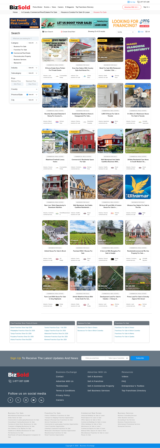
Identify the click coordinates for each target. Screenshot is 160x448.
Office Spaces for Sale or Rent (91, 420)
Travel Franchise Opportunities (54, 426)
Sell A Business (95, 376)
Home (15, 12)
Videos (125, 376)
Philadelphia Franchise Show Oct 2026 (22, 330)
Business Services (20, 59)
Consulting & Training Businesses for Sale (21, 422)
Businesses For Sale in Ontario (87, 327)
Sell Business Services (99, 391)
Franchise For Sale (20, 50)
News (54, 7)
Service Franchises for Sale (53, 422)
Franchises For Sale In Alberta (124, 333)
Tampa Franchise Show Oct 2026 (20, 333)
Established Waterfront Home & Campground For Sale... (82, 115)
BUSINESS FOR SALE (83, 65)
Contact (60, 376)
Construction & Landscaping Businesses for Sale (23, 420)
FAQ (124, 381)
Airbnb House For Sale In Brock (55, 251)
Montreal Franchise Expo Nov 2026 (55, 339)
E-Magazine (69, 7)
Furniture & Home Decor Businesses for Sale (22, 424)
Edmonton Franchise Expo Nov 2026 (56, 336)
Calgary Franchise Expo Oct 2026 (55, 330)
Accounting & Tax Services (126, 420)
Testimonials (62, 386)
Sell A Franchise (95, 381)
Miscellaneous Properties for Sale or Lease (95, 432)
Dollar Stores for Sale (15, 417)
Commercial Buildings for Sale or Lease (93, 422)
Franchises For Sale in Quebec (124, 336)
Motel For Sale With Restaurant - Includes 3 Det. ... (110, 69)
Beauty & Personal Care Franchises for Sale (59, 420)
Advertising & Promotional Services (129, 424)
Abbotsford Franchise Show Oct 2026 (56, 333)
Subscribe (140, 358)
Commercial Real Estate (22, 53)
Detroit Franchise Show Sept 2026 (21, 327)
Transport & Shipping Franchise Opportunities (59, 417)
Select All (31, 43)
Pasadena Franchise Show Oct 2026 (22, 336)
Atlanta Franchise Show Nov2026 (20, 339)
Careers (61, 7)
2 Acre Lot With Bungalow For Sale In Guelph (110, 252)
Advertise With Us (64, 381)
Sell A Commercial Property (101, 386)
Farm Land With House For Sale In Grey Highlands (55, 298)
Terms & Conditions (65, 391)
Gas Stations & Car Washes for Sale (19, 428)
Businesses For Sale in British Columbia (90, 330)
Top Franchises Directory (84, 7)
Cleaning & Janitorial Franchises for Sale (58, 428)
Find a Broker (37, 7)
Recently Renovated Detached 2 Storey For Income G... (55, 115)
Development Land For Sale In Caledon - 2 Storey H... (110, 298)
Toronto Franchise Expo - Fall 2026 (55, 327)
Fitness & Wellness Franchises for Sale (57, 415)
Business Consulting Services (127, 415)
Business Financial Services (127, 422)
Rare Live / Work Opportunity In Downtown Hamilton (55, 206)
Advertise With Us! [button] (130, 7)
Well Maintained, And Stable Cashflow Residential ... (82, 206)
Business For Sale (20, 46)
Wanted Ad (17, 63)
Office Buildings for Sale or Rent (91, 424)
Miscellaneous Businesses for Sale (19, 415)
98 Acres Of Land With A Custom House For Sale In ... (110, 206)
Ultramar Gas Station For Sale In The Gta (138, 206)
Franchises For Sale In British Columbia (127, 330)
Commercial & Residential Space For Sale (83, 161)
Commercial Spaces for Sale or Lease (93, 428)
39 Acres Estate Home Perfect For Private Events (55, 69)
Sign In (146, 7)
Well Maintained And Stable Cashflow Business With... (110, 161)
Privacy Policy (63, 395)
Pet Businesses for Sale (15, 432)
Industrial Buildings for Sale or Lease (93, 415)
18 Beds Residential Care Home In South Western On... (138, 161)
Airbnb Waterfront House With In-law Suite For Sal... (83, 298)
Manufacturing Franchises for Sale (56, 432)
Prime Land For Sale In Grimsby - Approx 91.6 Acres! (138, 298)
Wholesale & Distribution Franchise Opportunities (60, 430)
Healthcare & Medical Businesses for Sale (21, 430)
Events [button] (47, 7)
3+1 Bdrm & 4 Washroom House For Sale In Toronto (138, 115)
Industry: (47, 75)
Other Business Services (126, 417)
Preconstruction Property (22, 56)
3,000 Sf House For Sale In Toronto (110, 115)
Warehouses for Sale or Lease (90, 426)
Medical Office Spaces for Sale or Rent (93, 430)
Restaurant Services (124, 426)
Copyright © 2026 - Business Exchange (80, 446)
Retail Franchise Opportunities (54, 435)
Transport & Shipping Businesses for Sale (21, 426)
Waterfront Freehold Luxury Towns (55, 161)
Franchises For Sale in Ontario (124, 327)
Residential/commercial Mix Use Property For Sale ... (138, 252)
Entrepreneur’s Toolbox (133, 386)
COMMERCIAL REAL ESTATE (55, 65)
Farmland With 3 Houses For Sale (82, 252)
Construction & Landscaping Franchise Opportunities (61, 424)
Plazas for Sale (86, 435)
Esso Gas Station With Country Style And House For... (82, 69)
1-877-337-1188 (20, 381)
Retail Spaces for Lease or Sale (91, 417)
